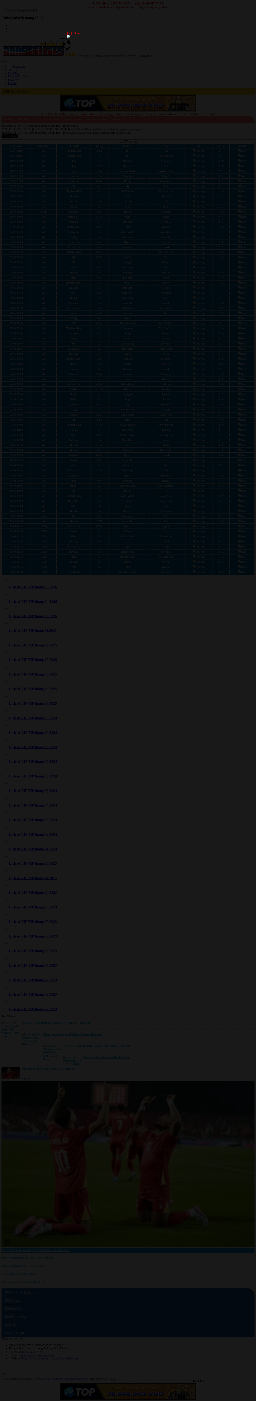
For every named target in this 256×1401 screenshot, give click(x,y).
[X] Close (73, 33)
